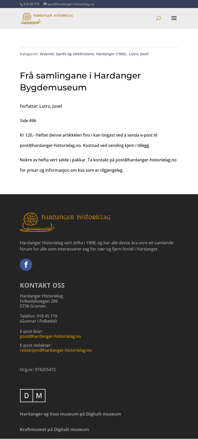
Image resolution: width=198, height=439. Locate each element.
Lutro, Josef (138, 53)
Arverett (47, 53)
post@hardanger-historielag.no (50, 336)
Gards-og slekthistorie (75, 53)
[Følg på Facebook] (26, 264)
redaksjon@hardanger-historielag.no (56, 350)
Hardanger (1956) (111, 53)
